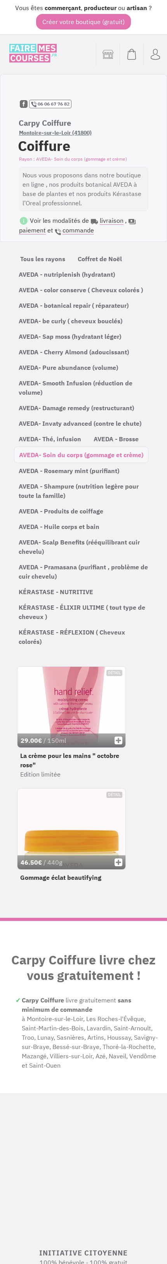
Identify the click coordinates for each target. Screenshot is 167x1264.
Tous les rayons (42, 259)
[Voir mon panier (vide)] (131, 54)
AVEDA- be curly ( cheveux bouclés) (70, 321)
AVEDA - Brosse (116, 439)
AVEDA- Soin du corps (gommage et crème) (81, 455)
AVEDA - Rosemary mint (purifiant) (69, 471)
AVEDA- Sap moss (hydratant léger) (70, 336)
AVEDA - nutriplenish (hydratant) (67, 274)
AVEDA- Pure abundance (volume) (68, 367)
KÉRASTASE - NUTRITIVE (56, 592)
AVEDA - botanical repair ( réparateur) (74, 305)
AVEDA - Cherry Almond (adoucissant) (74, 352)
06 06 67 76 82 (53, 104)
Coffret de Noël (100, 259)
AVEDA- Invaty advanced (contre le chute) (80, 423)
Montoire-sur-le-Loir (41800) (55, 132)
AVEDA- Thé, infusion (50, 439)
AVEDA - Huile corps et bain (59, 527)
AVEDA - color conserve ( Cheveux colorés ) (81, 290)
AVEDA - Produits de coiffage (61, 511)
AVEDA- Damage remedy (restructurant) (76, 408)
